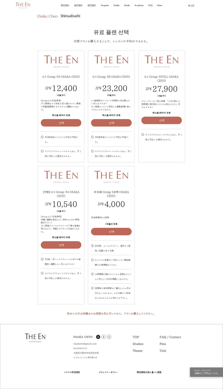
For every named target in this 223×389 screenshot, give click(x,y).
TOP (136, 336)
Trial (163, 350)
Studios (138, 343)
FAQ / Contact (167, 336)
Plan (163, 343)
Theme (137, 350)
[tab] (47, 16)
